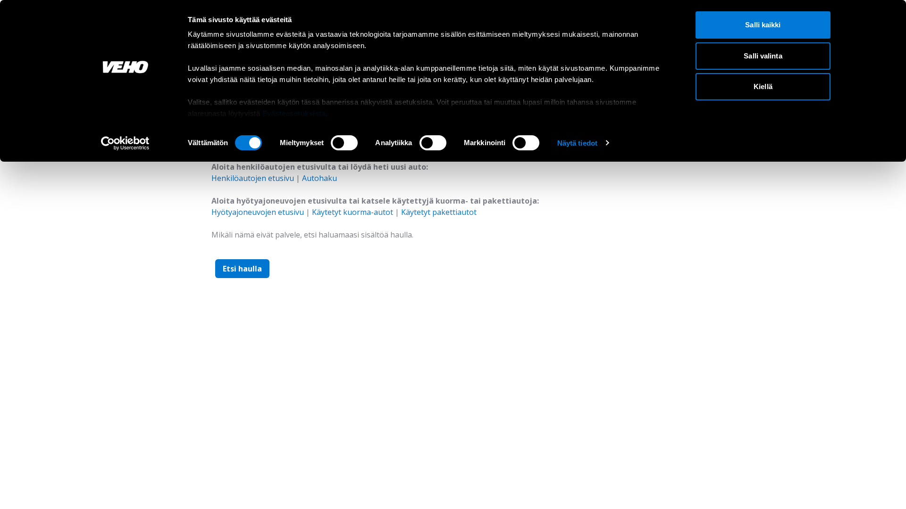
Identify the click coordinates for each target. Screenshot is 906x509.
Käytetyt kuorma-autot (352, 212)
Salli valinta (763, 56)
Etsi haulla (242, 268)
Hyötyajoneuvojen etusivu (257, 212)
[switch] (344, 142)
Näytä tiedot (577, 143)
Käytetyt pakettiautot (439, 212)
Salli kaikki (762, 25)
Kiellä (763, 86)
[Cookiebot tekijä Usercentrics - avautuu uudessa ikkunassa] (125, 143)
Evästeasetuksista (294, 113)
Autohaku (319, 178)
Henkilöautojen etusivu (252, 178)
